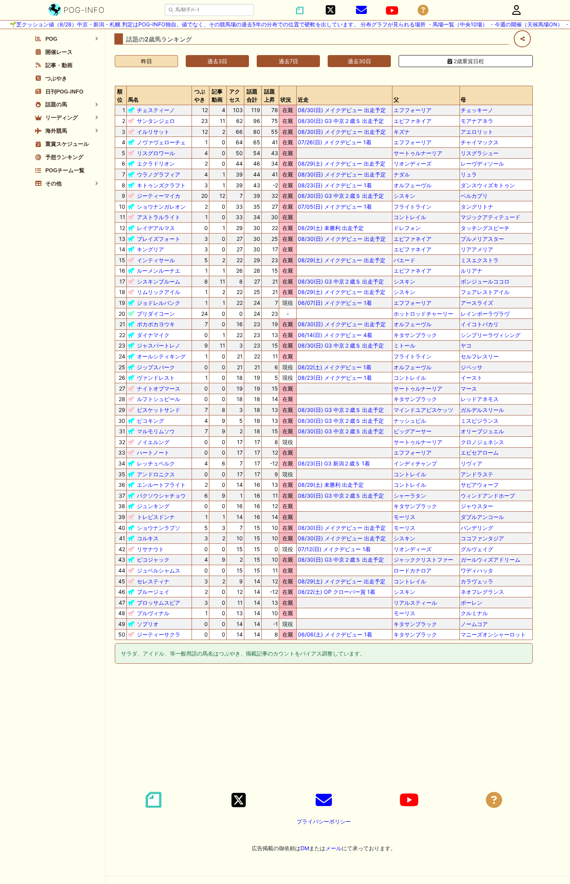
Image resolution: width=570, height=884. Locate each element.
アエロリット (477, 131)
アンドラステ (477, 474)
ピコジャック (153, 559)
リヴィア (471, 463)
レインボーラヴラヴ (485, 313)
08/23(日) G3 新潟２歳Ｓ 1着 (334, 463)
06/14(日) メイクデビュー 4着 (335, 335)
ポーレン (471, 602)
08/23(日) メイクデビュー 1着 (335, 185)
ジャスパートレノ (158, 345)
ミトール (404, 345)
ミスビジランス (480, 420)
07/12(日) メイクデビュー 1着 (334, 549)
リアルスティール (415, 602)
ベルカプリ (474, 195)
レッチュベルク (156, 463)
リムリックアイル (158, 292)
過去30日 (359, 61)
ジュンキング (153, 506)
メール (333, 848)
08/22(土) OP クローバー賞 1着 (336, 591)
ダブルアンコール (482, 517)
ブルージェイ (153, 591)
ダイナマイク (153, 335)
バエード (404, 260)
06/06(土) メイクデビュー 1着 (335, 634)
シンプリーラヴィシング (490, 335)
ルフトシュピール (158, 399)
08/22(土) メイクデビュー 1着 (334, 367)
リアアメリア (477, 249)
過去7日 (288, 61)
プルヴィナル (153, 613)
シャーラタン (410, 495)
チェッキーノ (477, 110)
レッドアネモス (480, 399)
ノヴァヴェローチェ (161, 142)
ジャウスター (477, 506)
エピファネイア (413, 121)
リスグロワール (156, 153)
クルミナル (474, 613)
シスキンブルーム (158, 281)
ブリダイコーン (156, 313)
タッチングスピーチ (485, 228)
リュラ (469, 174)
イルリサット (153, 131)
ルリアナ (471, 270)
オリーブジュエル (482, 431)
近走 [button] (303, 99)
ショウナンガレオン (161, 206)
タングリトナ (477, 206)
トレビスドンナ (156, 517)
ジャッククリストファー (423, 559)
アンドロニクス (156, 474)
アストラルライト (158, 217)
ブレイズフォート (158, 238)
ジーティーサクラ (158, 634)
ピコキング (150, 420)
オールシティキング (161, 356)
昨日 (146, 61)
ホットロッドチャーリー (423, 313)
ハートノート (153, 452)
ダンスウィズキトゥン (488, 185)
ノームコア (474, 624)
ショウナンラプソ (158, 527)
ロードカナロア (413, 570)
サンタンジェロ (156, 121)
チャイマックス (480, 142)
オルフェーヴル (413, 185)
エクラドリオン (156, 163)
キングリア (150, 249)
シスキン (404, 195)
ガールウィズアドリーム (490, 559)
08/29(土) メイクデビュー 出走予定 (341, 163)
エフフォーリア (413, 110)
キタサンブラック (415, 335)
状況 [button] (285, 99)
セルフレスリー (480, 356)
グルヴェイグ (477, 549)
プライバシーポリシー (324, 821)
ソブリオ (148, 624)
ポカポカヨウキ (156, 324)
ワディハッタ (477, 570)
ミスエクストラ (480, 260)
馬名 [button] (133, 99)
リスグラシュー (480, 153)
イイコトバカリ (480, 324)
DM (305, 848)
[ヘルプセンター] (423, 10)
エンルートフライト (161, 484)
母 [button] (463, 99)
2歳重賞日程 (468, 61)
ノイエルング (153, 442)
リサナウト (150, 549)
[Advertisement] (324, 729)
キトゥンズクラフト (161, 185)
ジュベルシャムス (158, 570)
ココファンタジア (482, 538)
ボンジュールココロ (485, 281)
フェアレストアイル (485, 292)
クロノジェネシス (482, 442)
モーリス (404, 517)
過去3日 (217, 61)
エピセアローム (480, 452)
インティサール (156, 260)
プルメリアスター (482, 238)
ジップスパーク (156, 367)
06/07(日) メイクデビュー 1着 (335, 302)
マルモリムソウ (156, 431)
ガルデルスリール (482, 410)
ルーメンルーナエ (158, 270)
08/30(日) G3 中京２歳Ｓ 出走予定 (341, 121)
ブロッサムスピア (158, 602)
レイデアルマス (156, 228)
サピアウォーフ (480, 484)
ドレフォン (407, 228)
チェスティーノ (156, 110)
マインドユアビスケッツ (423, 410)
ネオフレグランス (482, 591)
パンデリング (477, 527)
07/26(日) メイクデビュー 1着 (334, 142)
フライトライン (413, 206)
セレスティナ (153, 581)
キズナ (402, 131)
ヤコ (466, 345)
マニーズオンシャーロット (493, 634)
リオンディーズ (413, 163)
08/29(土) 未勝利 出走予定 (331, 228)
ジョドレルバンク (158, 302)
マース (469, 388)
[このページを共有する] (522, 38)
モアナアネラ (477, 121)
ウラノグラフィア (158, 174)
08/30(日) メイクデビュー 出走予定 (342, 110)
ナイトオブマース (158, 388)
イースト (471, 377)
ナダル (402, 174)
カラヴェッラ (477, 581)
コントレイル (410, 217)
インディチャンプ (415, 463)
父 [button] (396, 99)
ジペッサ (471, 367)
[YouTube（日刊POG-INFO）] (392, 10)
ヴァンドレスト (156, 377)
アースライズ (477, 302)
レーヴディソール (482, 163)
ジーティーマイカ (158, 195)
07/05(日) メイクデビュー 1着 (335, 206)
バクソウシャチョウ (161, 495)
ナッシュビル (410, 420)
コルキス (148, 538)
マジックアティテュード (490, 217)
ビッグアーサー (413, 431)
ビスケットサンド (158, 410)
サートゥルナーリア (418, 153)
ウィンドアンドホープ (488, 495)
